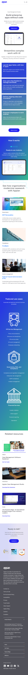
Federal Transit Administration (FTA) (12, 277)
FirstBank (5, 246)
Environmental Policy (8, 594)
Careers (5, 611)
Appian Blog (6, 608)
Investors (5, 614)
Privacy (5, 600)
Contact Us (6, 588)
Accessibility (6, 597)
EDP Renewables (7, 215)
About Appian (6, 606)
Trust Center (6, 603)
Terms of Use (6, 591)
